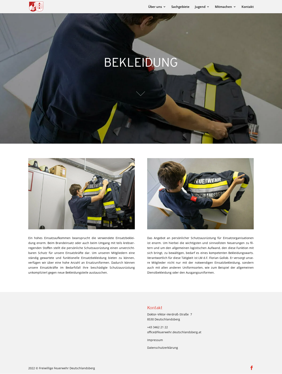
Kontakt (248, 7)
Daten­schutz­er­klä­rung (162, 348)
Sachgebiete (180, 7)
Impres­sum (155, 340)
